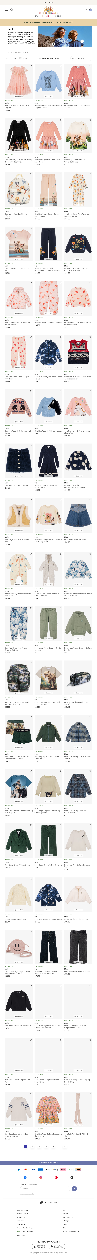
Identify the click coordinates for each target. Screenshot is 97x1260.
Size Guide (21, 1224)
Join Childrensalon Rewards (48, 1163)
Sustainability (22, 1235)
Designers (58, 16)
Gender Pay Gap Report (25, 1228)
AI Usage (66, 1221)
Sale (47, 16)
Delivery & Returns (23, 1210)
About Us (20, 1221)
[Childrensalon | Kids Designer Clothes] (48, 9)
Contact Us (21, 1217)
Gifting (65, 1210)
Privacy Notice (68, 1217)
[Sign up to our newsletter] (74, 1188)
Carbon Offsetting (25, 1231)
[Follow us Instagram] (40, 1178)
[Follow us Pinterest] (56, 1178)
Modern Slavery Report (71, 1231)
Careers (65, 1214)
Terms (65, 1224)
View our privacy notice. (27, 1194)
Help (64, 1228)
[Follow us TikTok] (72, 1178)
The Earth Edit (50, 1203)
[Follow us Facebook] (25, 1178)
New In (37, 16)
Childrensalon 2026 (46, 1253)
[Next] (71, 1146)
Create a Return (23, 1214)
